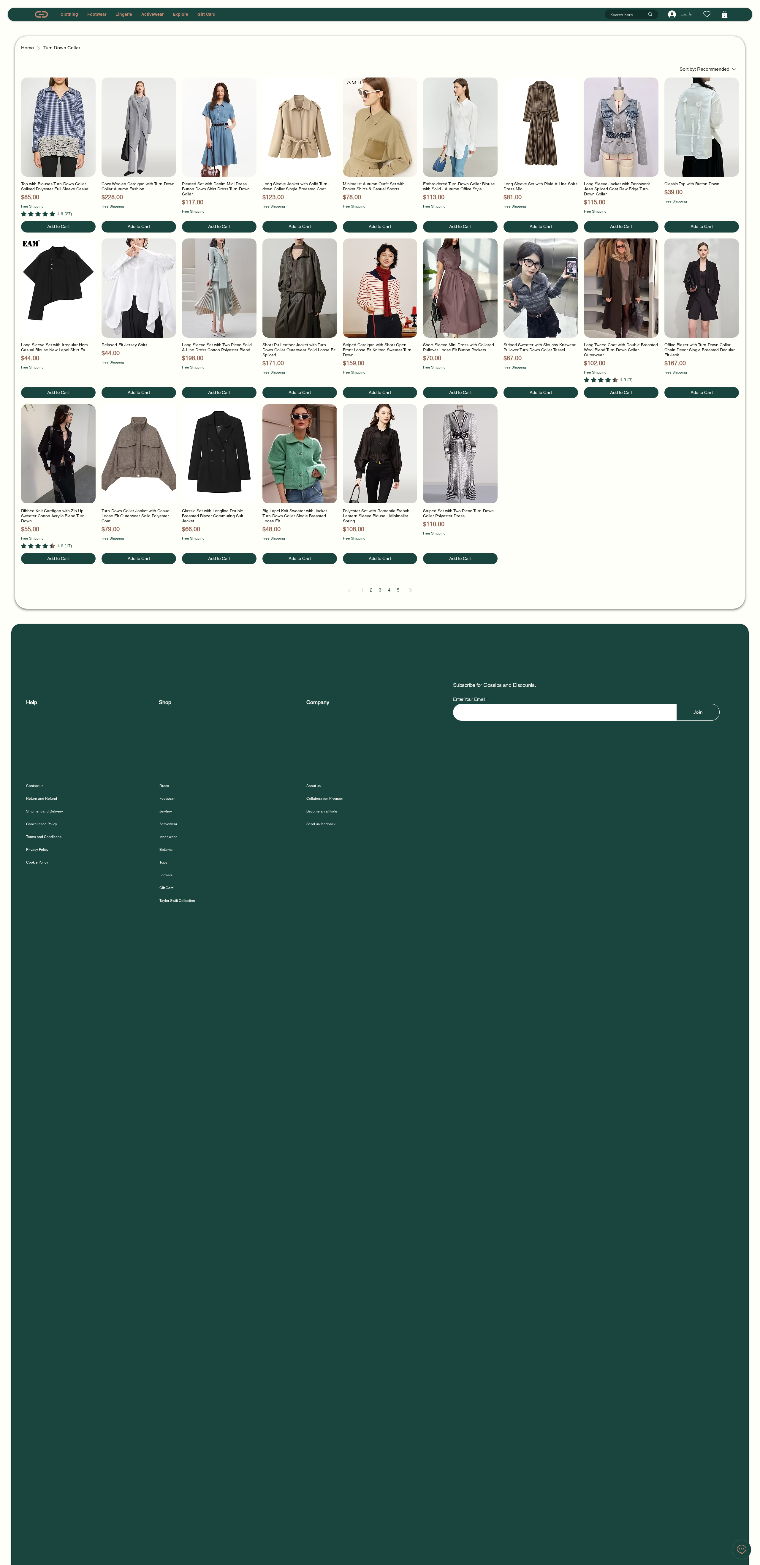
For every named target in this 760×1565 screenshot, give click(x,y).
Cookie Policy (37, 862)
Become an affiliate (321, 811)
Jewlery (165, 811)
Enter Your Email (469, 699)
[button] (724, 14)
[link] (46, 213)
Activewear (168, 824)
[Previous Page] (349, 590)
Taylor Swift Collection (177, 901)
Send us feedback (320, 824)
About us (313, 786)
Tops (163, 862)
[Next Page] (410, 590)
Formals (165, 875)
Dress (164, 786)
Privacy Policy (37, 850)
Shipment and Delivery (45, 811)
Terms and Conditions (43, 837)
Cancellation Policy (41, 824)
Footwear (167, 798)
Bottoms (165, 850)
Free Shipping (32, 206)
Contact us (34, 786)
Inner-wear (168, 837)
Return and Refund (41, 798)
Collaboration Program (324, 798)
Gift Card (166, 888)
